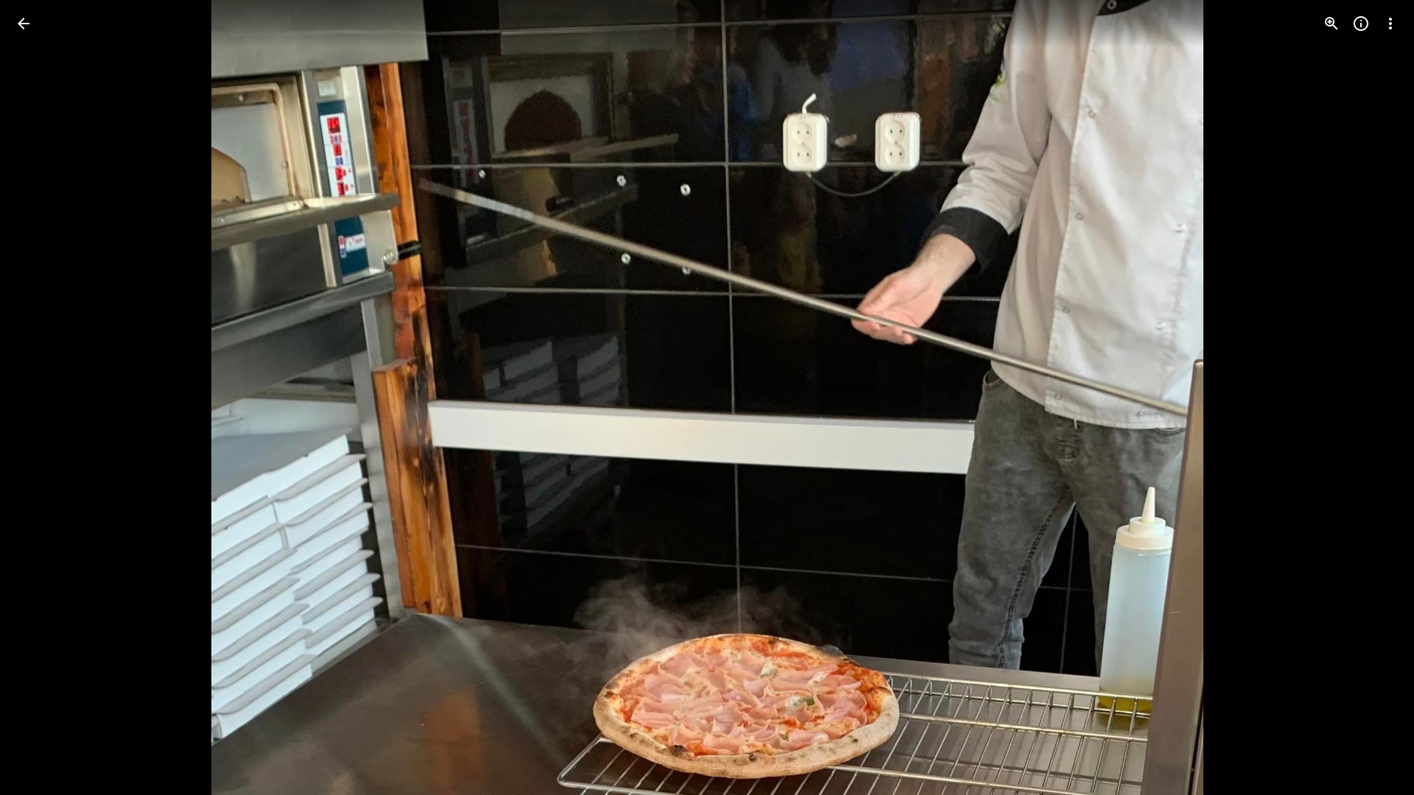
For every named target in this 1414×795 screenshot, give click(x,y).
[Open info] (1361, 23)
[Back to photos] (23, 23)
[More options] (1390, 23)
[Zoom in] (1331, 23)
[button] (41, 397)
